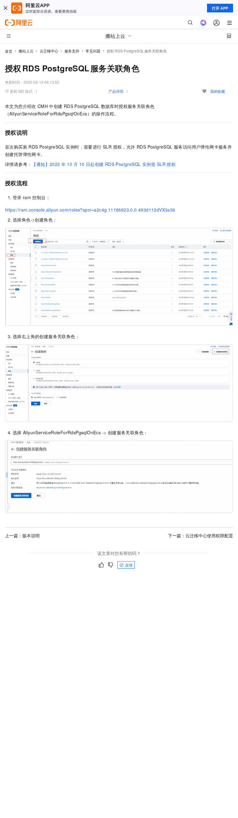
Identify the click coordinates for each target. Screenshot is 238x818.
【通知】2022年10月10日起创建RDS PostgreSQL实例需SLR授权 (104, 164)
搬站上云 (26, 50)
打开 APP (220, 8)
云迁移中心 (49, 50)
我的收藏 (217, 91)
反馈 (129, 564)
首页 (8, 51)
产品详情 (115, 91)
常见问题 (93, 50)
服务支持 (71, 50)
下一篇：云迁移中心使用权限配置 (200, 535)
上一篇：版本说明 (22, 535)
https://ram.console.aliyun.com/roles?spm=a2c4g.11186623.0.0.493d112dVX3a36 (90, 210)
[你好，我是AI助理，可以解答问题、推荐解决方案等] (203, 22)
